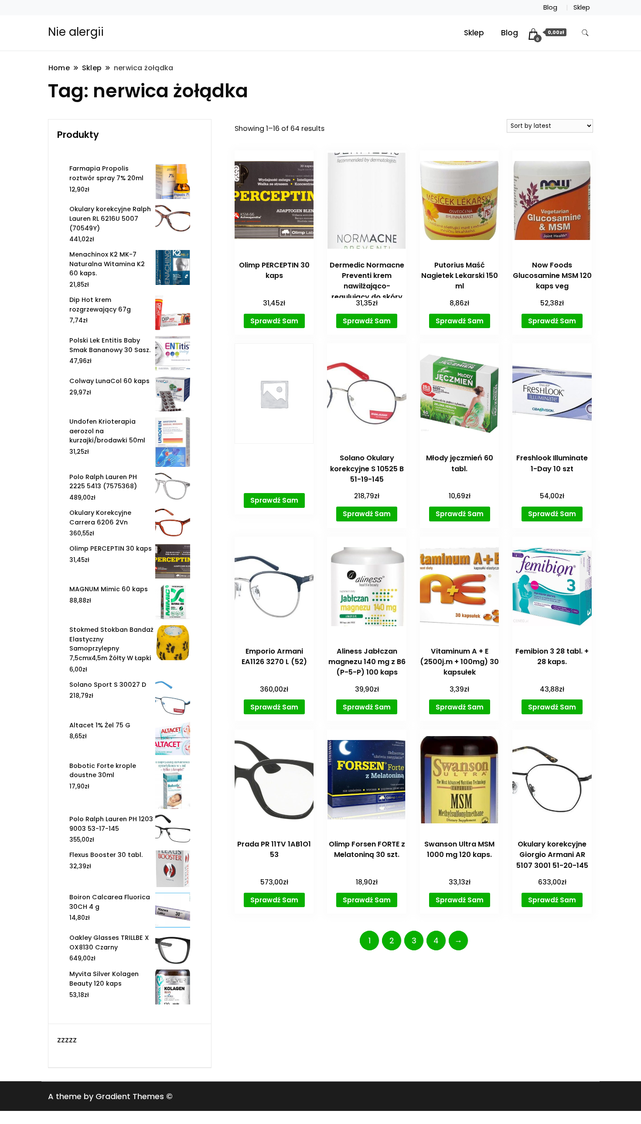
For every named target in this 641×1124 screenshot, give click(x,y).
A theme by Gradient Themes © (110, 1096)
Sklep (581, 7)
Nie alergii (76, 32)
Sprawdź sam (274, 321)
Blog (550, 7)
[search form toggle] (585, 33)
